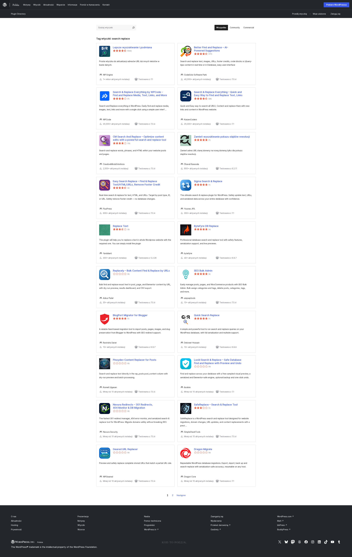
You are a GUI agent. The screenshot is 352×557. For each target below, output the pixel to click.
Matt (280, 521)
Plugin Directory (18, 14)
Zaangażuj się (217, 516)
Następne (181, 495)
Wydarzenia (216, 521)
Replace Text (120, 226)
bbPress (282, 525)
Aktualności (16, 521)
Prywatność (16, 529)
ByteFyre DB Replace (206, 226)
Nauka (147, 516)
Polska (40, 542)
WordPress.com (285, 516)
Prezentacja (83, 516)
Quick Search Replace (206, 315)
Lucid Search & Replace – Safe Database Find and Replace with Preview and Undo (217, 361)
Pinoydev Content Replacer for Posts (134, 359)
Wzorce (81, 529)
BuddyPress (284, 529)
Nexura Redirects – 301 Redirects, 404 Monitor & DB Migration (133, 406)
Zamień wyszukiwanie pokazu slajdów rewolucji (222, 136)
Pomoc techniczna (152, 521)
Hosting (14, 525)
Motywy (81, 521)
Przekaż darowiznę (221, 525)
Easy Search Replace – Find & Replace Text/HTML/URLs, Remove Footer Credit (136, 183)
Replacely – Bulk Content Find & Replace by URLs (141, 270)
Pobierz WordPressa (336, 5)
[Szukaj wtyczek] (133, 27)
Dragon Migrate (203, 449)
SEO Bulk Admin (203, 270)
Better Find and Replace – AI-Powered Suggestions (211, 49)
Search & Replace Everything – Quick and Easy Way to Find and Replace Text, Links (218, 94)
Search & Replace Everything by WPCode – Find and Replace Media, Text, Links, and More (140, 94)
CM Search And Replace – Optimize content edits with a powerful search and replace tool (139, 138)
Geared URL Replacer (125, 449)
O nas (13, 516)
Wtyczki (81, 525)
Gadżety (216, 529)
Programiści (149, 525)
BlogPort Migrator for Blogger (130, 315)
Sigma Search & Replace (208, 181)
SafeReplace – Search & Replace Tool (216, 404)
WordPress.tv (151, 529)
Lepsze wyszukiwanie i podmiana (132, 47)
